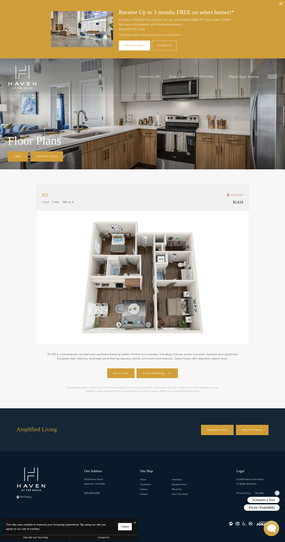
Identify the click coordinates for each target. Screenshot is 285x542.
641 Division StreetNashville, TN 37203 (94, 482)
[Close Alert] (281, 5)
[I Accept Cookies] (135, 523)
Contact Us (103, 537)
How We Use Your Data (35, 537)
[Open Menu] (272, 76)
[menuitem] (153, 479)
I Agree (125, 526)
